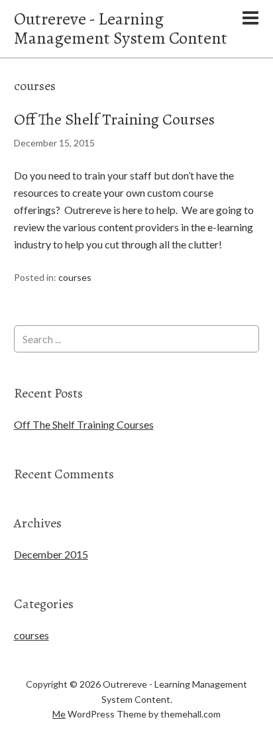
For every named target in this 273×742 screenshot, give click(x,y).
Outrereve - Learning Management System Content (120, 28)
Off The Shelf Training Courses (114, 119)
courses (74, 277)
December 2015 (51, 554)
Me (59, 713)
